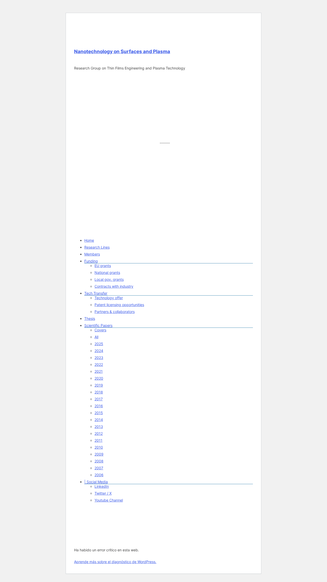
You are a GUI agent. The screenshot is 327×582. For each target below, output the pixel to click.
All (96, 337)
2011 (98, 440)
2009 (99, 454)
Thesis (89, 318)
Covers (100, 330)
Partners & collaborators (115, 311)
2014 (99, 419)
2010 (99, 447)
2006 (99, 475)
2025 (99, 344)
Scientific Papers (98, 325)
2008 (99, 461)
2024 (99, 350)
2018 (99, 392)
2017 (99, 399)
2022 (99, 364)
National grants (107, 272)
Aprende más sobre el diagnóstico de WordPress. (115, 562)
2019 (99, 385)
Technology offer (109, 298)
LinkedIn (102, 486)
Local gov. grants (109, 279)
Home (89, 240)
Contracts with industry (114, 286)
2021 (99, 371)
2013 (99, 426)
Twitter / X (103, 493)
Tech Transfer (95, 293)
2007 (99, 468)
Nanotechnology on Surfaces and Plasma (122, 51)
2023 (99, 357)
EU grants (103, 265)
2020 (99, 378)
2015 (99, 413)
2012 (99, 433)
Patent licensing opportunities (119, 304)
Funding (91, 261)
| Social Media (96, 482)
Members (92, 254)
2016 (99, 406)
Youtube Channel (109, 500)
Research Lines (97, 247)
